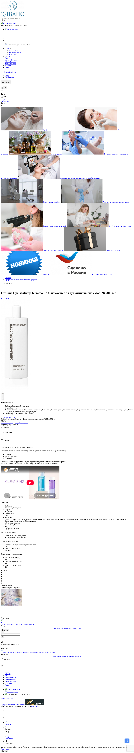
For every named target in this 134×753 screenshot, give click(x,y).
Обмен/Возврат (10, 679)
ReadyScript (35, 706)
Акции (7, 676)
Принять (4, 751)
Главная (8, 278)
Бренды (7, 674)
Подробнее (5, 749)
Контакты (8, 683)
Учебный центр (10, 681)
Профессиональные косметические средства (21, 280)
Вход (7, 76)
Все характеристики (8, 417)
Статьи (7, 685)
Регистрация (9, 77)
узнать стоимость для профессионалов (14, 423)
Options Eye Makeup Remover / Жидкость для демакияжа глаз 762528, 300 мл (28, 652)
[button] (2, 91)
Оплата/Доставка (11, 677)
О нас (7, 672)
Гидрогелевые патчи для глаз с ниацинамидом (17, 624)
